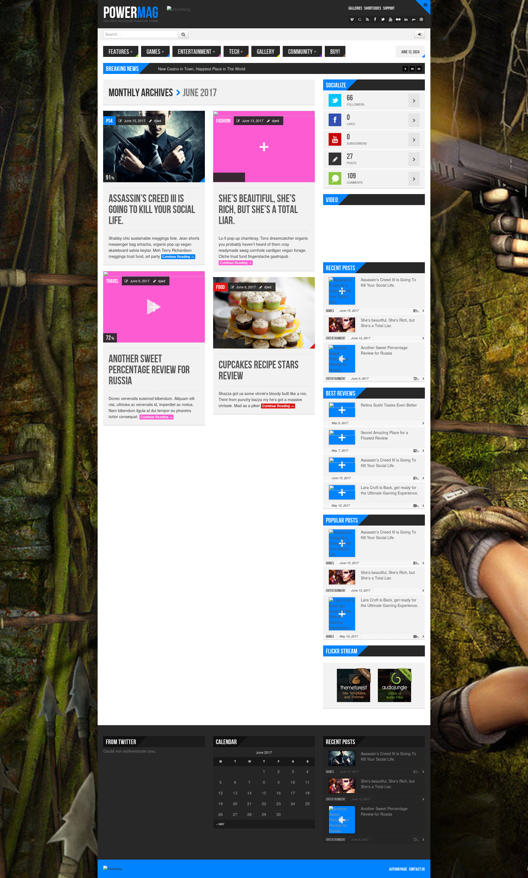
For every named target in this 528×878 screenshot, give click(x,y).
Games (155, 52)
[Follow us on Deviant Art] (413, 19)
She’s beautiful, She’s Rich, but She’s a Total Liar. (258, 209)
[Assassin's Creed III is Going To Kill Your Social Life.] (154, 146)
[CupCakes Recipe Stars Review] (264, 313)
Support (389, 8)
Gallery (265, 52)
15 (264, 793)
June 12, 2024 (410, 52)
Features (121, 52)
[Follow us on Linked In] (405, 19)
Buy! (335, 52)
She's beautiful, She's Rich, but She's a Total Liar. (388, 322)
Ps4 (109, 121)
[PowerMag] (131, 13)
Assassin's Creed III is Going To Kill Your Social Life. (388, 282)
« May (220, 824)
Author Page (398, 869)
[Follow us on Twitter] (382, 19)
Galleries (355, 8)
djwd (157, 120)
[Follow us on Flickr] (398, 19)
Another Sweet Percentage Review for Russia (149, 370)
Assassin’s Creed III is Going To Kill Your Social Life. (152, 209)
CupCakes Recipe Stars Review (259, 371)
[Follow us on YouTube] (390, 19)
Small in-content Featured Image (186, 68)
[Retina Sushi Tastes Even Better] (342, 409)
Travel (112, 281)
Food (220, 287)
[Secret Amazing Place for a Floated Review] (342, 437)
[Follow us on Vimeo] (352, 19)
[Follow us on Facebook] (375, 19)
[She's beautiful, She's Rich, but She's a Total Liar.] (264, 146)
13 (235, 793)
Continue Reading (178, 256)
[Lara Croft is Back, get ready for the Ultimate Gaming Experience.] (342, 492)
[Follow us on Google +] (359, 19)
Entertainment (196, 52)
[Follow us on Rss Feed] (367, 19)
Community (302, 52)
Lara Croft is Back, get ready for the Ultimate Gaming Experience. (389, 602)
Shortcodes (372, 8)
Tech (236, 52)
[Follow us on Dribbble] (421, 19)
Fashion (223, 121)
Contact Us (417, 869)
